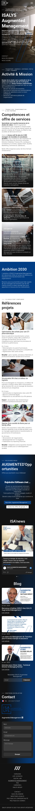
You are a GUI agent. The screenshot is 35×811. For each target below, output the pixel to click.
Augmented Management (17, 780)
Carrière (17, 785)
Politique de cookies (17, 801)
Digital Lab (17, 778)
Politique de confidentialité (17, 798)
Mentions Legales (17, 796)
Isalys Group (17, 787)
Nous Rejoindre (8, 58)
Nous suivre (6, 60)
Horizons (17, 774)
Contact (5, 56)
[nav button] (31, 3)
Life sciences (17, 776)
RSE (17, 783)
